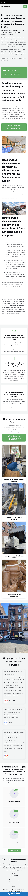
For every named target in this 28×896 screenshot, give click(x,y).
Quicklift (5, 6)
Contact (14, 886)
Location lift (14, 877)
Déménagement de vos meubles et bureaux (14, 480)
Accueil (14, 873)
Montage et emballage (14, 879)
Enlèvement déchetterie (14, 884)
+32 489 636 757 (14, 128)
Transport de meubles (14, 882)
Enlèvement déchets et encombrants (14, 595)
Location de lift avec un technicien (14, 518)
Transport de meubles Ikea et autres (14, 557)
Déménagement (14, 875)
